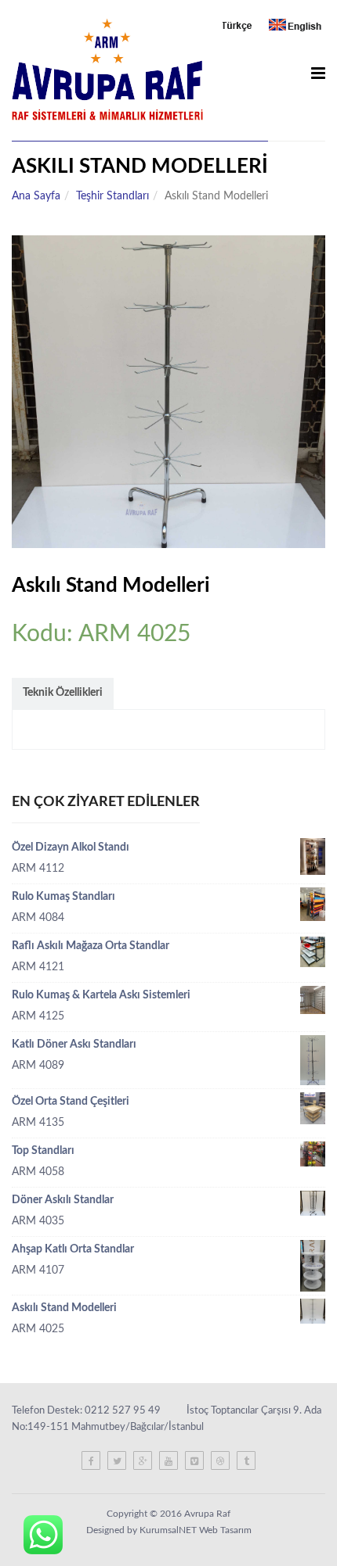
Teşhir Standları (112, 196)
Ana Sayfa (36, 196)
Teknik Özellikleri (63, 692)
